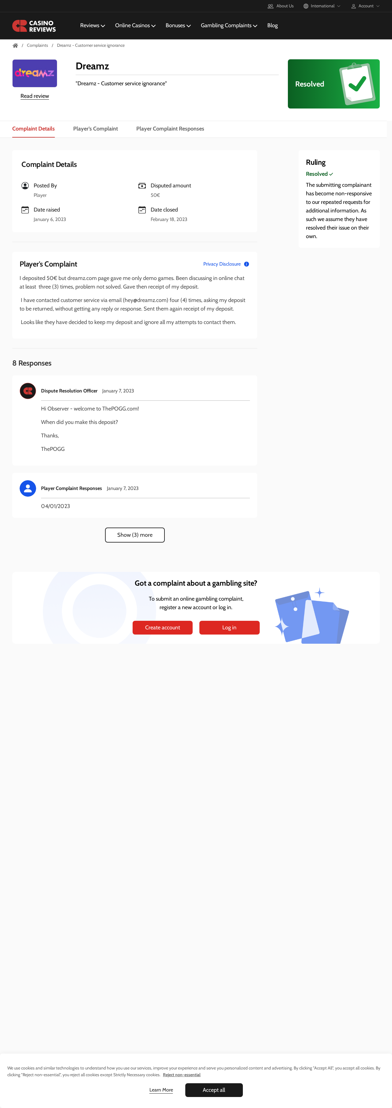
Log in (229, 627)
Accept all (214, 1090)
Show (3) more (135, 535)
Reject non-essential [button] (182, 1074)
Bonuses (175, 25)
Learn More (161, 1090)
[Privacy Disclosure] (246, 264)
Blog (272, 25)
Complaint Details (33, 128)
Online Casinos (132, 25)
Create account (162, 627)
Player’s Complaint (95, 128)
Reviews (89, 25)
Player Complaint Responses (170, 128)
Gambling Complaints (226, 25)
